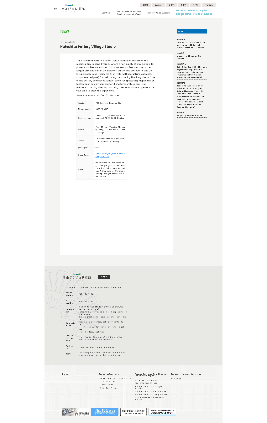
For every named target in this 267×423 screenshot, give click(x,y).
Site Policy (176, 378)
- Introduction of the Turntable (150, 391)
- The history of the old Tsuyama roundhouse (147, 381)
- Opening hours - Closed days (115, 378)
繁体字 (183, 5)
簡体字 (171, 5)
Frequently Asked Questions (158, 13)
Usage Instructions (109, 374)
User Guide (106, 13)
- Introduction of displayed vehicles (149, 387)
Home (65, 374)
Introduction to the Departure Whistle (149, 399)
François (209, 5)
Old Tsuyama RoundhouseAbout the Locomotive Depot (129, 13)
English (158, 5)
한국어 (195, 5)
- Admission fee (107, 381)
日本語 (145, 5)
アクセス (104, 276)
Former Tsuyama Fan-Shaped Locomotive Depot (150, 375)
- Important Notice (108, 388)
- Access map (106, 385)
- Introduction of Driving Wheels (151, 394)
